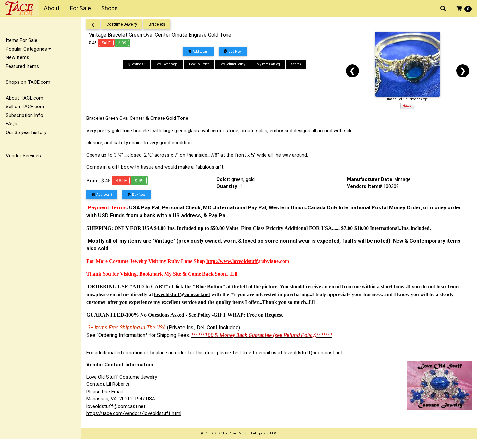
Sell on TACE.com (25, 106)
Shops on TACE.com (28, 82)
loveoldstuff (245, 261)
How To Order (199, 64)
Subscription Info (24, 115)
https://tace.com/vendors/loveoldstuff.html (133, 413)
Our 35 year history (26, 132)
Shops (109, 8)
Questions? (136, 64)
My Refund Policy (232, 64)
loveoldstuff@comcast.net (313, 353)
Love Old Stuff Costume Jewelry (121, 377)
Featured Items (22, 66)
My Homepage (166, 64)
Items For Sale (21, 40)
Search (296, 64)
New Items (17, 57)
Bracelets (157, 24)
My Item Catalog (268, 64)
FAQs (11, 124)
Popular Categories (27, 49)
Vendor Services (23, 155)
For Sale (80, 8)
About (52, 8)
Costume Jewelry (121, 24)
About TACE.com (24, 98)
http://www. (219, 261)
